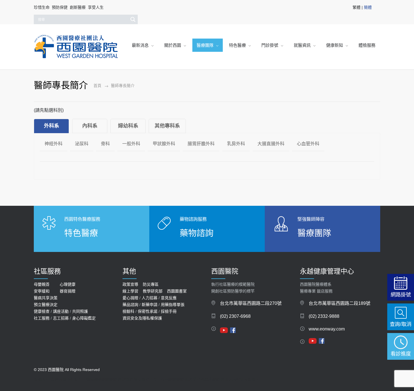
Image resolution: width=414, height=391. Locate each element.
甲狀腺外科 (164, 143)
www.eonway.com (327, 329)
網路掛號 (401, 295)
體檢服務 (367, 45)
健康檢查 (42, 311)
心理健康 (67, 284)
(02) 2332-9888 (324, 316)
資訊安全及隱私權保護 (142, 318)
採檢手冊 (169, 311)
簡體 (368, 7)
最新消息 (140, 45)
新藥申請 (149, 304)
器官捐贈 (67, 291)
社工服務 (42, 318)
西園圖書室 (177, 291)
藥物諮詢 (196, 233)
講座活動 (61, 311)
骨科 (105, 143)
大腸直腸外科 (270, 143)
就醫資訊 (302, 45)
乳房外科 (236, 143)
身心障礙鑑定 (84, 318)
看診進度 (401, 354)
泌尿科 (81, 143)
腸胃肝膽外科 (201, 143)
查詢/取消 (400, 324)
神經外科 (53, 143)
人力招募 (149, 298)
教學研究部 (153, 291)
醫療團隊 (205, 45)
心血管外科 (308, 143)
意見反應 (169, 298)
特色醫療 (237, 45)
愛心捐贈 (130, 298)
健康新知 (334, 45)
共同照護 (80, 311)
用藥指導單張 (172, 304)
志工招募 (61, 318)
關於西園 (172, 45)
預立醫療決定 (45, 304)
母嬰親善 (42, 284)
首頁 (97, 86)
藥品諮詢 (130, 304)
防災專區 (151, 284)
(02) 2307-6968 (235, 316)
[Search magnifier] (133, 19)
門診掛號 (269, 45)
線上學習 (130, 291)
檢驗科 (128, 311)
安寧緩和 (42, 291)
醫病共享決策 (45, 298)
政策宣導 (130, 284)
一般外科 (131, 143)
